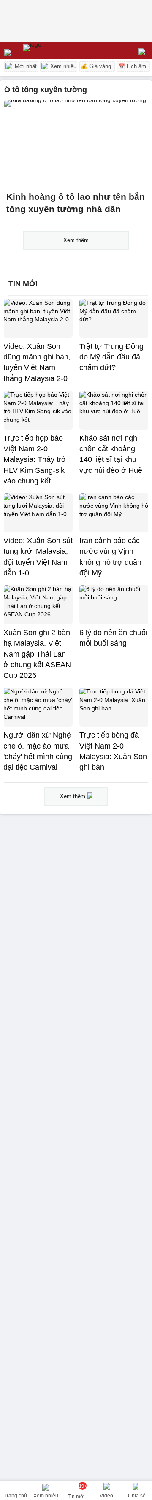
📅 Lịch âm (132, 66)
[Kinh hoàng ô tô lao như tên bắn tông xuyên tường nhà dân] (76, 143)
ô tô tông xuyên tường (45, 90)
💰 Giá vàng (96, 66)
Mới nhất (25, 66)
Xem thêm (76, 240)
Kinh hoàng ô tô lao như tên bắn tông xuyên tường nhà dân (75, 203)
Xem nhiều (62, 66)
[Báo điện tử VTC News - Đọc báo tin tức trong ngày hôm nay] (51, 50)
